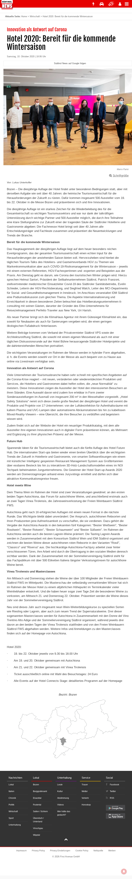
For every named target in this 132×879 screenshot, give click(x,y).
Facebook (114, 784)
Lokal (11, 784)
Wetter (85, 791)
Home (24, 16)
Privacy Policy (38, 850)
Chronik (12, 798)
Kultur (60, 791)
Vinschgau (38, 828)
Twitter (113, 791)
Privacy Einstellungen (60, 850)
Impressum (21, 850)
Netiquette (98, 850)
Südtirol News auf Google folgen (70, 63)
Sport (11, 818)
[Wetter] (111, 4)
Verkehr (85, 798)
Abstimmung (63, 798)
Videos (60, 805)
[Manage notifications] (124, 871)
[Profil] (120, 4)
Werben (112, 850)
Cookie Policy (81, 850)
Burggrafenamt (40, 791)
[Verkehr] (102, 4)
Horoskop (86, 805)
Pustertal (37, 805)
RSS (112, 798)
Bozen (36, 784)
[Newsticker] (93, 4)
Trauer (85, 784)
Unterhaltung (15, 825)
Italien (11, 791)
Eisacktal (37, 798)
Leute (60, 784)
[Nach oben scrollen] (66, 840)
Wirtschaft (35, 16)
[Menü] (128, 4)
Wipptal (36, 835)
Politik (11, 805)
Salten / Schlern (40, 811)
